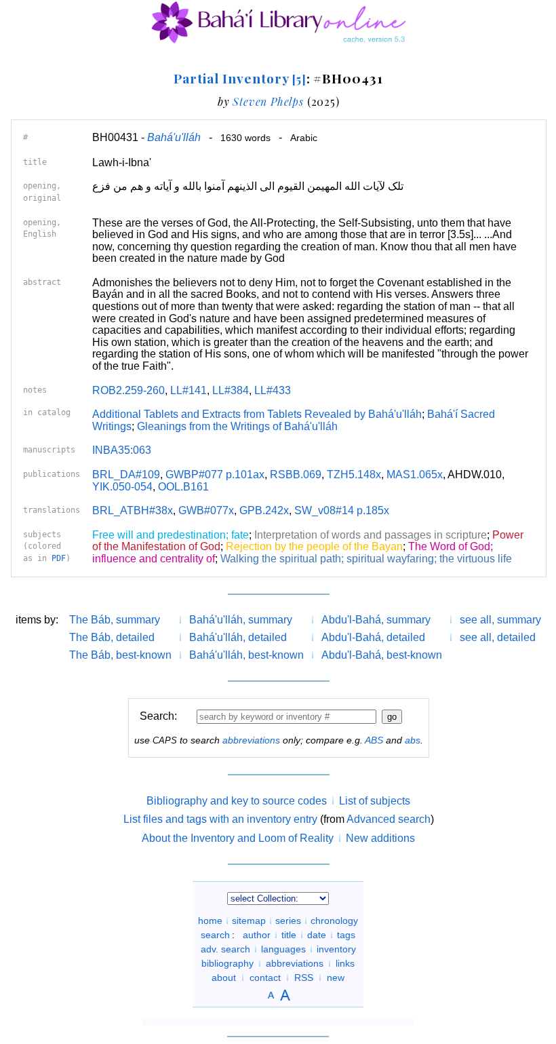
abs (412, 740)
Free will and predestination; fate (170, 535)
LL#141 (188, 390)
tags (346, 934)
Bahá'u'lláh (174, 137)
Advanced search (388, 819)
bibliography (227, 963)
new (335, 977)
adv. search (225, 949)
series (288, 920)
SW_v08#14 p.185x (341, 510)
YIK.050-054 (122, 486)
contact (265, 977)
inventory (336, 949)
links (345, 963)
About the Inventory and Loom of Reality (238, 838)
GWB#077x (206, 510)
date (316, 934)
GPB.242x (264, 510)
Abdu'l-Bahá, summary (376, 619)
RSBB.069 (295, 474)
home (210, 920)
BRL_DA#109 (126, 474)
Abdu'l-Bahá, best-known (381, 655)
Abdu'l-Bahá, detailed (373, 637)
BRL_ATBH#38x (132, 510)
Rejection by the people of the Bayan (314, 546)
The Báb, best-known (120, 655)
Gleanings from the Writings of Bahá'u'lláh (237, 426)
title (288, 934)
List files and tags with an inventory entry (220, 819)
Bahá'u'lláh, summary (240, 619)
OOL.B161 (183, 486)
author (257, 934)
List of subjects (374, 801)
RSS (303, 977)
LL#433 (272, 390)
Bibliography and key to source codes (236, 801)
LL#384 (230, 390)
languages (283, 949)
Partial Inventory (240, 78)
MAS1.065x (414, 474)
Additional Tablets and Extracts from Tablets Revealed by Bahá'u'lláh (257, 414)
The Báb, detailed (112, 637)
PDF (59, 558)
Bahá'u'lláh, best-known (246, 655)
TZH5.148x (354, 474)
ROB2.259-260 (128, 390)
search (215, 934)
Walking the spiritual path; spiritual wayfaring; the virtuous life (366, 558)
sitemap (249, 920)
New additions (380, 838)
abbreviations (251, 740)
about (224, 977)
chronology (334, 920)
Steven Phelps (268, 101)
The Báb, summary (114, 619)
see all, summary (500, 619)
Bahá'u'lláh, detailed (238, 637)
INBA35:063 (121, 450)
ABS (374, 740)
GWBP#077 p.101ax (214, 474)
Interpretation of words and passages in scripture (370, 535)
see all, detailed (498, 637)
